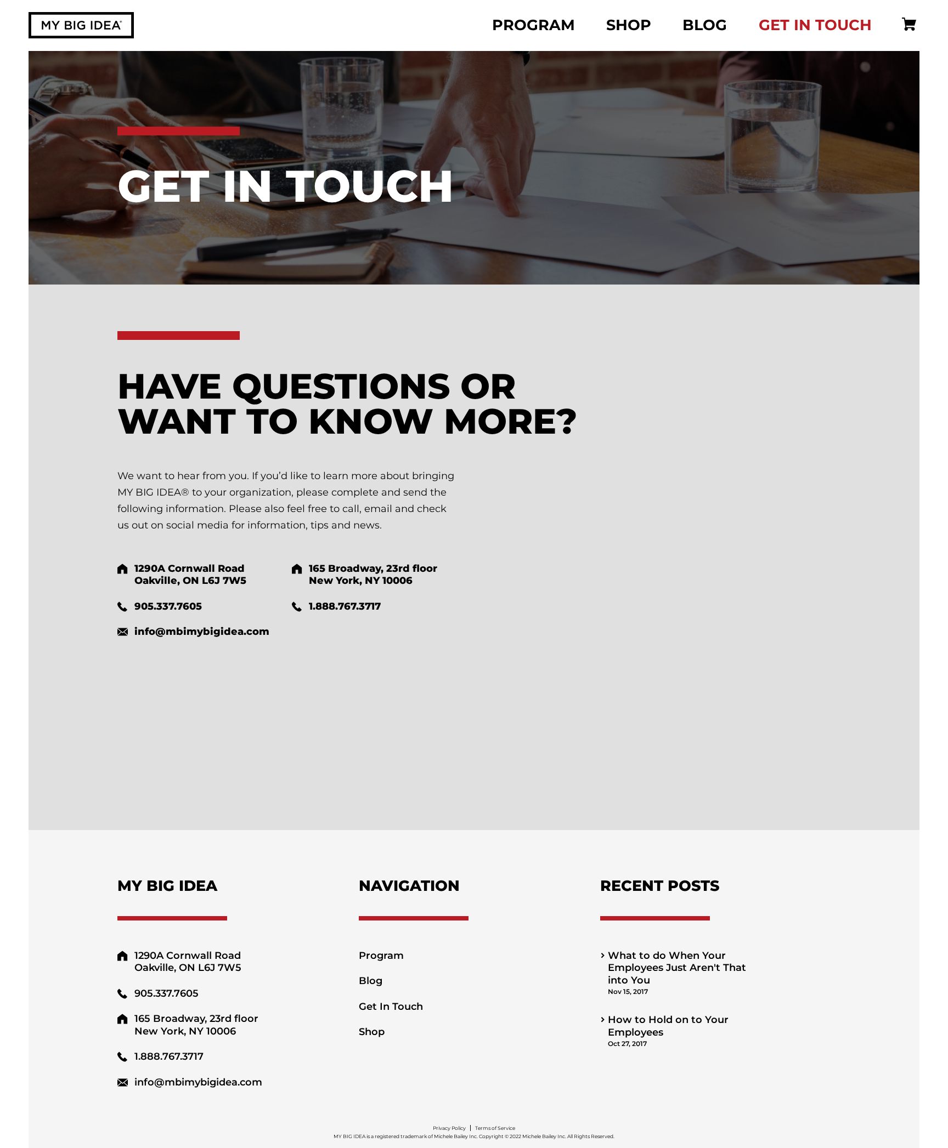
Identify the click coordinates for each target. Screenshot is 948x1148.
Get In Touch (815, 25)
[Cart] (909, 25)
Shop (628, 25)
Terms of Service (495, 1128)
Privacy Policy (449, 1128)
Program (533, 25)
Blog (704, 25)
